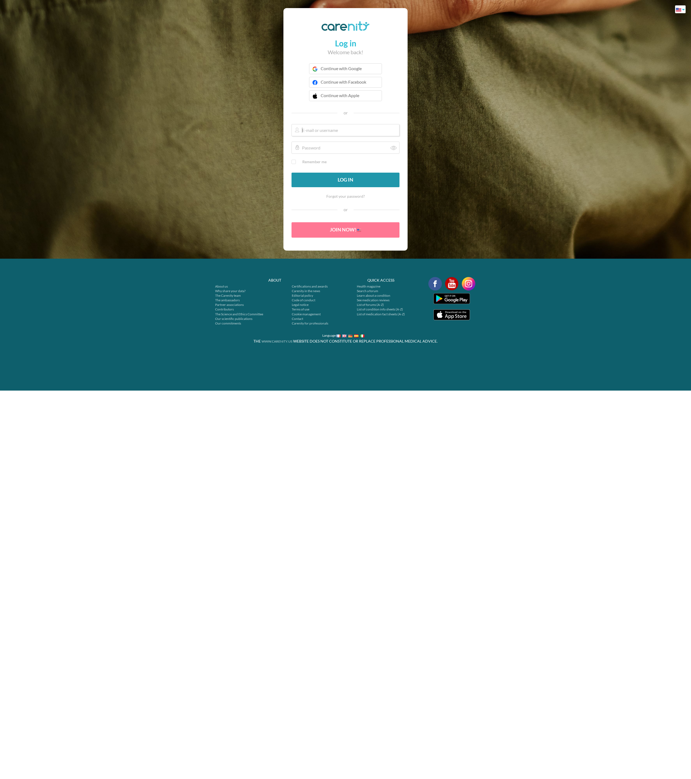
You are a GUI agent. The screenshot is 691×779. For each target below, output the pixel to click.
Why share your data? (230, 291)
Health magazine (368, 286)
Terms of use (300, 309)
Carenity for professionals (310, 323)
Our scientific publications (233, 319)
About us (221, 286)
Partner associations (229, 305)
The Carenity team (228, 295)
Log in (345, 180)
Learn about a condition (373, 295)
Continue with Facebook (343, 81)
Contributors (224, 309)
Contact (297, 319)
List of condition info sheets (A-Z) (380, 309)
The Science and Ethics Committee (239, 314)
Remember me (314, 161)
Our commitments (228, 323)
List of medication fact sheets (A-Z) (381, 314)
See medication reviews (373, 300)
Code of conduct (303, 300)
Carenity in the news (306, 291)
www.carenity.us (277, 341)
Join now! (343, 230)
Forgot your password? (345, 196)
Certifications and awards (310, 286)
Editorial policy (302, 295)
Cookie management (306, 314)
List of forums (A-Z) (370, 305)
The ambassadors (227, 300)
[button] (345, 99)
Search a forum (367, 291)
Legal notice (300, 305)
